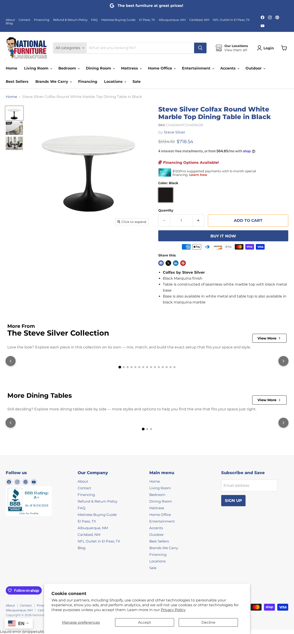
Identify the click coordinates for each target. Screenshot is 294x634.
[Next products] (283, 361)
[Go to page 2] (124, 367)
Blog (9, 23)
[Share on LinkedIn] (175, 263)
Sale (137, 81)
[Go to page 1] (119, 367)
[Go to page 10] (155, 367)
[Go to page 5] (135, 367)
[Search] (200, 48)
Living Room (37, 68)
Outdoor (254, 68)
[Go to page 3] (128, 367)
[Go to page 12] (163, 367)
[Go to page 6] (139, 367)
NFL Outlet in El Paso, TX (231, 20)
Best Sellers (17, 81)
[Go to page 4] (131, 367)
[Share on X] (168, 263)
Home (11, 68)
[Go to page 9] (151, 367)
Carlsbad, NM (199, 20)
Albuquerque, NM (172, 20)
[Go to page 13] (167, 367)
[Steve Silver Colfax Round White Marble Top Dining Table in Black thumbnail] (14, 113)
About (10, 20)
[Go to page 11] (159, 367)
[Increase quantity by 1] (198, 220)
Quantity (165, 210)
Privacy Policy (173, 610)
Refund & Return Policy (70, 20)
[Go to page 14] (171, 367)
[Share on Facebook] (161, 263)
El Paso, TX (147, 20)
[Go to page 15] (174, 367)
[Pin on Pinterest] (183, 263)
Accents (228, 68)
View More (266, 338)
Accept (144, 622)
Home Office (160, 68)
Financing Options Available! (190, 162)
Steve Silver (174, 132)
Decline (208, 622)
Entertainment (197, 68)
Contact (24, 20)
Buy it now (223, 236)
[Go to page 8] (147, 367)
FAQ (94, 20)
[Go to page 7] (143, 367)
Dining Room (99, 68)
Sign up (233, 500)
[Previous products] (11, 361)
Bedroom (67, 68)
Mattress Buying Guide (118, 20)
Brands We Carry (52, 81)
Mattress (130, 68)
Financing (41, 20)
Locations (114, 81)
